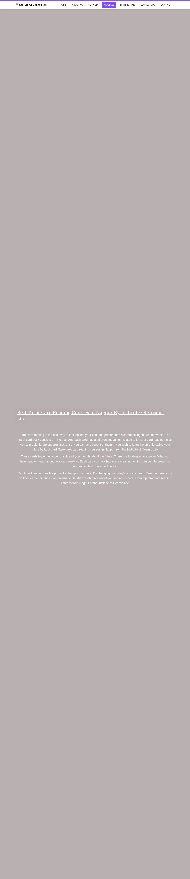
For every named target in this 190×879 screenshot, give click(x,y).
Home (63, 4)
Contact (166, 4)
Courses (109, 4)
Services (93, 4)
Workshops (148, 4)
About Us (77, 4)
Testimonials (127, 4)
